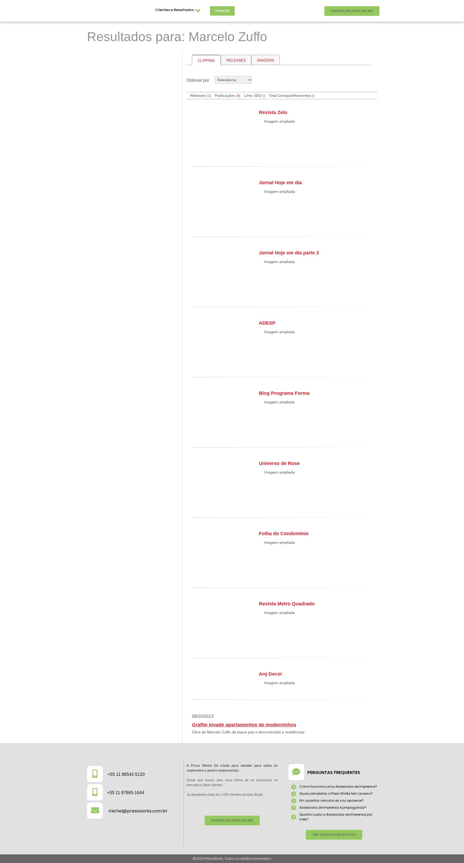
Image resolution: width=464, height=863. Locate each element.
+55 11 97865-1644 (125, 792)
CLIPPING (206, 60)
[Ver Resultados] (132, 79)
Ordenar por (197, 80)
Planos (222, 10)
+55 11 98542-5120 (126, 774)
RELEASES (236, 60)
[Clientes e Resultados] (198, 11)
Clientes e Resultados (174, 9)
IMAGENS (265, 60)
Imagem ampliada (279, 121)
